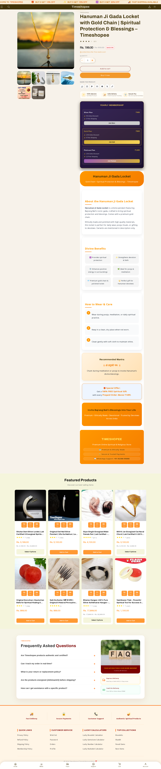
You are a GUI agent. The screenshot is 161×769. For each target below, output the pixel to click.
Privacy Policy (22, 735)
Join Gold (112, 142)
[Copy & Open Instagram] (87, 86)
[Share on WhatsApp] (82, 86)
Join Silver (112, 123)
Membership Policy (24, 748)
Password (54, 739)
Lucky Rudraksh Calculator (93, 748)
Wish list (53, 735)
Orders (52, 744)
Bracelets (119, 735)
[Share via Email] (97, 86)
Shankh (118, 739)
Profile (52, 748)
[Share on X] (107, 86)
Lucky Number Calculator (93, 744)
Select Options (30, 552)
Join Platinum (112, 161)
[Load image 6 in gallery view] (38, 92)
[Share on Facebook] (102, 86)
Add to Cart (64, 552)
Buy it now (105, 75)
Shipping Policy (23, 744)
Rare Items (119, 748)
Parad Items (120, 744)
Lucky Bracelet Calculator (93, 735)
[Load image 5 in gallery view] (24, 92)
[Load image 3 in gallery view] (53, 78)
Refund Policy (22, 739)
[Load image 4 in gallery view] (67, 78)
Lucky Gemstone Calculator (93, 739)
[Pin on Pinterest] (92, 86)
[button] (4, 6)
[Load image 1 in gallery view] (24, 78)
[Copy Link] (112, 86)
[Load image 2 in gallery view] (38, 78)
